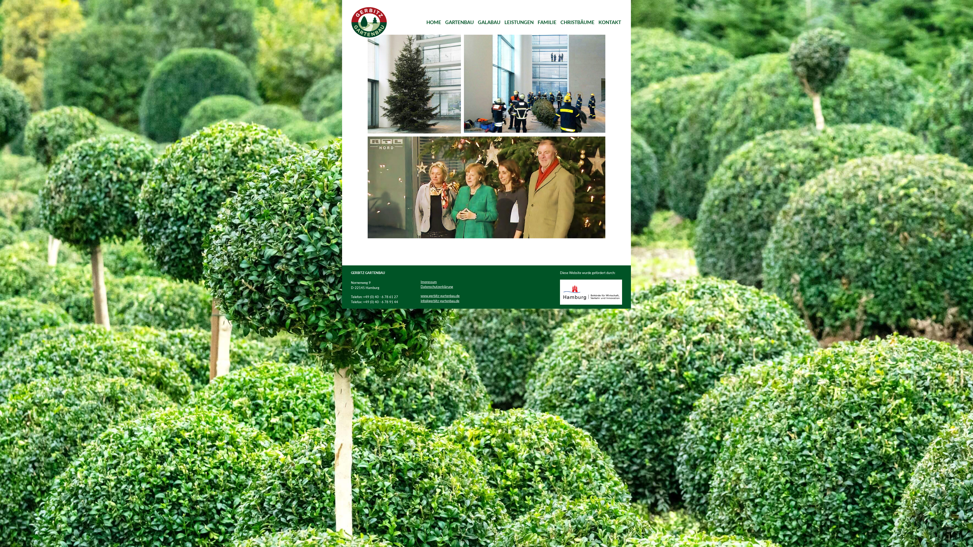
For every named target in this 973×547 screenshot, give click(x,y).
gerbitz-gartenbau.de (444, 301)
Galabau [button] (489, 22)
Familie (547, 22)
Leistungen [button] (519, 22)
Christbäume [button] (577, 22)
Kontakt (609, 22)
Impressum (429, 282)
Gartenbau (459, 22)
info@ (425, 301)
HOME (433, 22)
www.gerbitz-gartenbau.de (440, 296)
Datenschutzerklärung (437, 287)
